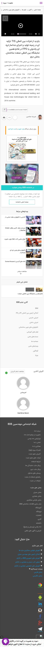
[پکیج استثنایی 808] (22, 161)
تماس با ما (37, 442)
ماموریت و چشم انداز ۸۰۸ (32, 435)
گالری (30, 10)
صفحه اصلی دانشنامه (22, 202)
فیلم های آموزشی (32, 332)
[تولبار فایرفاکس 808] (40, 592)
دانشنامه (38, 523)
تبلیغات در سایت (35, 480)
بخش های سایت (35, 487)
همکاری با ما (36, 446)
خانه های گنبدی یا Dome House (15, 261)
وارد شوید (21, 129)
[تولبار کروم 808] (40, 586)
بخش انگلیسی (37, 576)
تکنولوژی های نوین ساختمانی (11, 10)
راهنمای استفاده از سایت (33, 477)
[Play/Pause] (6, 34)
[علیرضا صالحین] (33, 119)
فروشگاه (38, 511)
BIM (36, 308)
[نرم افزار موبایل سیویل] (40, 598)
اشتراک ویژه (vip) (35, 450)
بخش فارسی (38, 572)
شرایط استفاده (36, 461)
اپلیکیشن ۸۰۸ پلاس (34, 438)
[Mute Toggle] (36, 34)
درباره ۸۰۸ (37, 431)
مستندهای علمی (33, 336)
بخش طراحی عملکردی (34, 500)
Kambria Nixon (23, 413)
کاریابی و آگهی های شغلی (33, 530)
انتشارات (38, 515)
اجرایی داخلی (33, 322)
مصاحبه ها (34, 341)
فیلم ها (24, 10)
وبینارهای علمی (33, 346)
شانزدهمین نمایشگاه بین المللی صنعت (30, 293)
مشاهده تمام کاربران (17, 371)
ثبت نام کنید (12, 129)
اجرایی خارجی (33, 317)
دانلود (4, 117)
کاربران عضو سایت (35, 454)
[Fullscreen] (39, 34)
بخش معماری (36, 496)
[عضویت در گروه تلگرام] (40, 630)
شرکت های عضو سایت (33, 458)
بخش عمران (37, 492)
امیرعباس (23, 392)
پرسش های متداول (34, 473)
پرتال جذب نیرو (36, 469)
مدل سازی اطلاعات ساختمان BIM (30, 504)
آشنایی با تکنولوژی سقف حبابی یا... (14, 217)
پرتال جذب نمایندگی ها (33, 465)
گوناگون (35, 351)
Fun (36, 355)
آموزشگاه (38, 507)
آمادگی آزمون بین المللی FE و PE (27, 313)
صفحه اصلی (37, 10)
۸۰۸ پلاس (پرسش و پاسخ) (32, 527)
